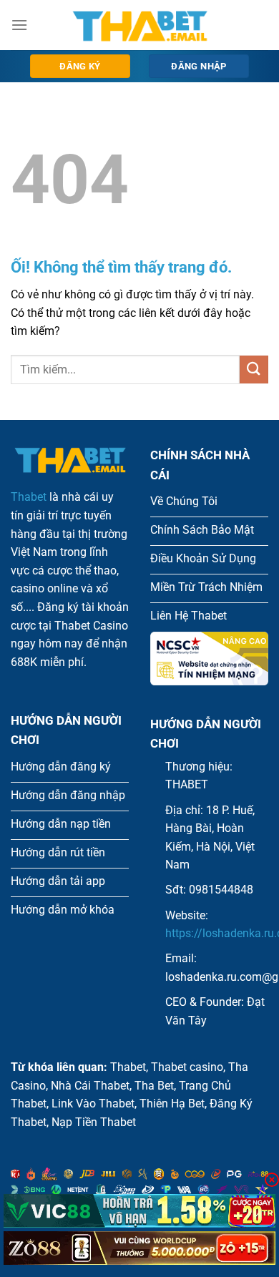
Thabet (28, 497)
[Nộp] (254, 369)
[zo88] (139, 1248)
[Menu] (19, 24)
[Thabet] (139, 25)
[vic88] (139, 1211)
